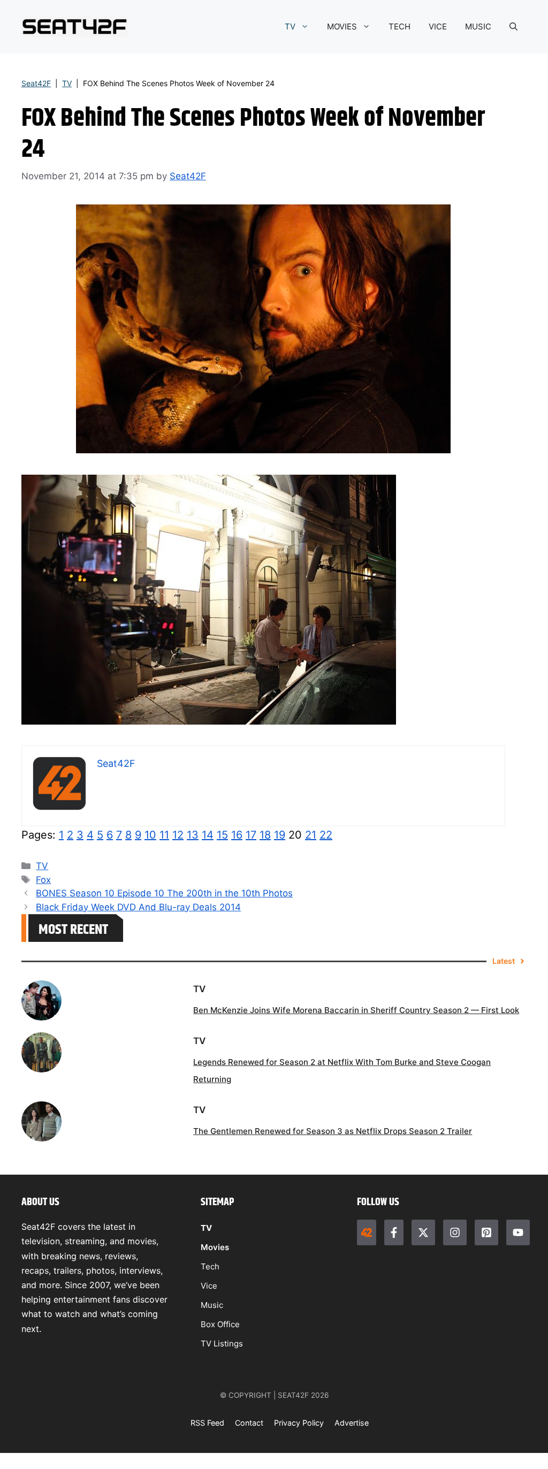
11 (164, 834)
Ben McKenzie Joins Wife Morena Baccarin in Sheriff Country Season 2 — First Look (356, 1010)
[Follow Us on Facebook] (394, 1232)
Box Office (220, 1324)
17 (251, 834)
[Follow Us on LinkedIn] (486, 1232)
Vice (209, 1286)
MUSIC (478, 26)
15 (222, 834)
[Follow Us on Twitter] (423, 1232)
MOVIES (342, 26)
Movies (215, 1247)
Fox (43, 879)
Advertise (351, 1422)
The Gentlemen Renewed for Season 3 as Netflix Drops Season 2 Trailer (332, 1131)
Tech (210, 1266)
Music (212, 1305)
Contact (249, 1422)
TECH (399, 26)
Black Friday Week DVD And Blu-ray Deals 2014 (138, 907)
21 (310, 834)
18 (265, 834)
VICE (438, 26)
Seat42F (36, 83)
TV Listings (222, 1343)
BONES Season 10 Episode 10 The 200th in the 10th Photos (164, 893)
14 (208, 834)
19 (279, 834)
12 (178, 834)
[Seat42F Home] (366, 1232)
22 (325, 834)
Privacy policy (299, 1422)
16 (236, 834)
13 (193, 834)
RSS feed (207, 1422)
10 (150, 834)
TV (290, 26)
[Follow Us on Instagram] (455, 1232)
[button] (513, 27)
